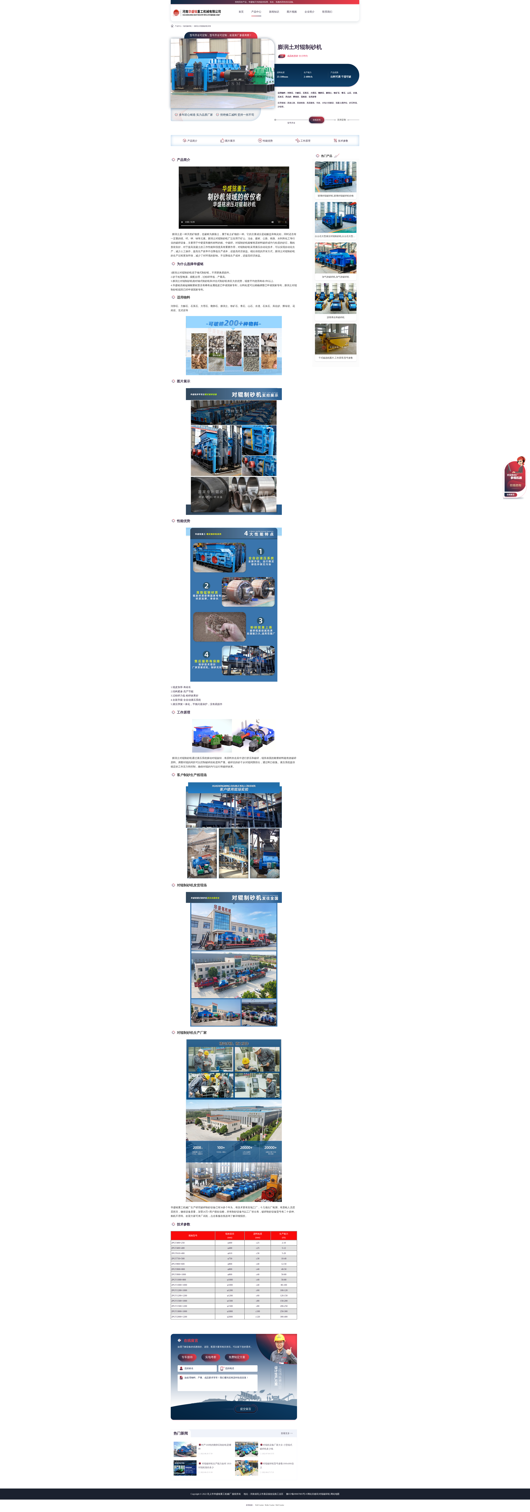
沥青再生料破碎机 (335, 317)
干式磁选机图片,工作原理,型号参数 (336, 358)
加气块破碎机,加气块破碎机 (335, 277)
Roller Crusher (270, 1505)
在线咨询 (316, 120)
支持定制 (341, 120)
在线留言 (511, 495)
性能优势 (268, 140)
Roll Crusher (259, 1505)
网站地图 (335, 1494)
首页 (241, 11)
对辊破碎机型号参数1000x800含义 (277, 1465)
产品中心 (256, 11)
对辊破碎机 (324, 1494)
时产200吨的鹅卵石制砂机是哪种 (214, 1447)
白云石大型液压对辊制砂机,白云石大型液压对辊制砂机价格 (336, 236)
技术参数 (343, 140)
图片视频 (292, 11)
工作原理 (305, 140)
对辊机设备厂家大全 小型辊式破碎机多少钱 (276, 1447)
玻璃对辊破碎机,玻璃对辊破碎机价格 (336, 196)
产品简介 (192, 140)
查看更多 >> (287, 1433)
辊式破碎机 (187, 26)
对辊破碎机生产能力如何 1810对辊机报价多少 (214, 1465)
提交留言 (245, 1408)
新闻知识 (274, 11)
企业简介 (310, 11)
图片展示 (230, 140)
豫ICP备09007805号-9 (296, 1494)
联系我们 (327, 11)
